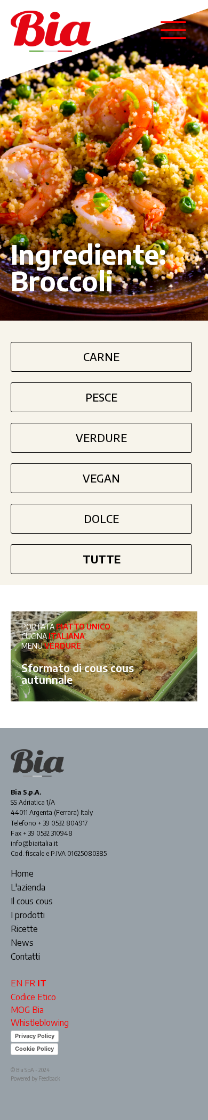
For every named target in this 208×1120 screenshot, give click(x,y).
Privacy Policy (34, 1036)
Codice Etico (33, 997)
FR (30, 983)
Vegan (101, 478)
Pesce (101, 397)
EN (16, 983)
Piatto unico (83, 626)
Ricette (24, 929)
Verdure (101, 437)
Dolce (101, 518)
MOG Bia (27, 1009)
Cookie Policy (34, 1048)
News (22, 943)
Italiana (67, 636)
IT (41, 983)
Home (22, 874)
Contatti (25, 957)
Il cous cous (32, 901)
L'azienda (28, 888)
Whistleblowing (40, 1022)
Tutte (102, 559)
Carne (101, 356)
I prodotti (28, 915)
